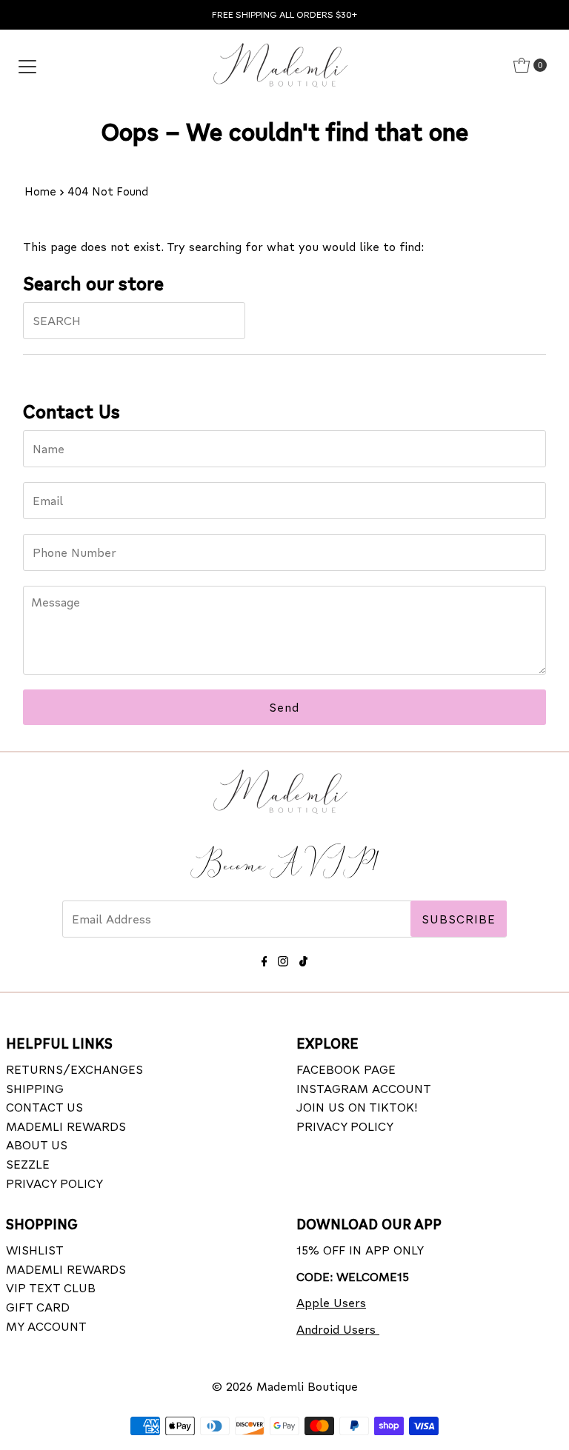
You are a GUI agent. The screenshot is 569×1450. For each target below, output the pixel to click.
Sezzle (28, 1164)
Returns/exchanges (74, 1069)
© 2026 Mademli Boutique (285, 1386)
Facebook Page (346, 1069)
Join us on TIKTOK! (357, 1107)
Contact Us (44, 1107)
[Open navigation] (27, 65)
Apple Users (331, 1302)
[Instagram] (283, 958)
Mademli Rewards (66, 1126)
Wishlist (35, 1249)
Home (40, 191)
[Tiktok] (303, 958)
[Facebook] (264, 958)
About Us (36, 1144)
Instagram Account (363, 1088)
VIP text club (51, 1287)
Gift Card (38, 1306)
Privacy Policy (54, 1183)
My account (46, 1326)
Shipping (35, 1088)
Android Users (337, 1329)
